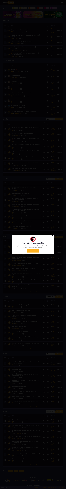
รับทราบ (33, 251)
